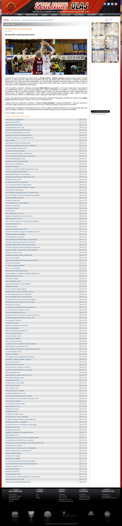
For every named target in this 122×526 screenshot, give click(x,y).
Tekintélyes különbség (11, 166)
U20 (37, 494)
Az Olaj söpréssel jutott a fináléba (15, 151)
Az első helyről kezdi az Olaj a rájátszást (17, 203)
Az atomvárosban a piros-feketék (15, 403)
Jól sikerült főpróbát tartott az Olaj (15, 312)
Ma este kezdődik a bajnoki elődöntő (15, 289)
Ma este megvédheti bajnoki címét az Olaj (17, 132)
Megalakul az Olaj (14, 498)
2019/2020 (62, 494)
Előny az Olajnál (10, 140)
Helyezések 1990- (84, 499)
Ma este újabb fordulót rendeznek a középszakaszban (21, 463)
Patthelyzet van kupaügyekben (14, 119)
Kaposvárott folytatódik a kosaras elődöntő (17, 284)
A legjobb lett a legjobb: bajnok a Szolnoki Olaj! (18, 255)
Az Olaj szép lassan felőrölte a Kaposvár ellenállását (20, 461)
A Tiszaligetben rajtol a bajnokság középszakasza (19, 356)
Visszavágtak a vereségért (13, 320)
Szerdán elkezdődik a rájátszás (14, 197)
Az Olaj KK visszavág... (12, 323)
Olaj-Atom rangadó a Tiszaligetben (15, 234)
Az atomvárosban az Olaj (12, 474)
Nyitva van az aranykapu (12, 268)
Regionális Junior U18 (65, 499)
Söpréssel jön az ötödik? (12, 257)
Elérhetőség (105, 494)
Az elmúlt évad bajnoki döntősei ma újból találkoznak (20, 419)
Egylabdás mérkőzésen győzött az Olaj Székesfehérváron (22, 315)
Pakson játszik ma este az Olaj (14, 213)
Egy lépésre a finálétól (11, 278)
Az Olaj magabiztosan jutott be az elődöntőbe (18, 294)
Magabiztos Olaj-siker (11, 286)
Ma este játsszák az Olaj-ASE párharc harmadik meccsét (22, 398)
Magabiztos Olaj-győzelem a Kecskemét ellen (18, 216)
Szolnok (11, 501)
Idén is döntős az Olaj (11, 388)
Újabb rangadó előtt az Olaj (13, 218)
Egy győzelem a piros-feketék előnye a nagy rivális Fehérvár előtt (24, 443)
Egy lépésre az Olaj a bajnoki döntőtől (16, 161)
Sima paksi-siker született (12, 401)
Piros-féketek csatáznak (12, 469)
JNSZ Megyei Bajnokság (66, 501)
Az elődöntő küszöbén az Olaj (14, 414)
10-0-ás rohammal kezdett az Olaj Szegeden (18, 184)
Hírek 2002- (82, 494)
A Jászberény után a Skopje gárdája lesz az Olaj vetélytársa (22, 476)
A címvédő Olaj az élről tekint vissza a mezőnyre (19, 440)
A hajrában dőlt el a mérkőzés (14, 445)
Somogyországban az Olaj (13, 336)
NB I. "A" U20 (63, 496)
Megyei (38, 498)
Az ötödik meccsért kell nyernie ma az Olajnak (18, 370)
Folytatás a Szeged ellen (12, 200)
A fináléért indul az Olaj (11, 409)
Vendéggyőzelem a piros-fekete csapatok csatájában (20, 299)
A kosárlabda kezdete (15, 496)
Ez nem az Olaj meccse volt (13, 333)
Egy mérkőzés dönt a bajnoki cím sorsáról (17, 367)
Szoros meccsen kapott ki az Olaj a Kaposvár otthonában (22, 221)
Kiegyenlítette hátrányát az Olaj (14, 377)
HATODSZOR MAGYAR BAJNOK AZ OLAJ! (18, 130)
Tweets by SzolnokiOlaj (98, 114)
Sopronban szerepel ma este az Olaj (16, 229)
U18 (37, 496)
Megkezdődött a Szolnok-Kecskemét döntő (17, 143)
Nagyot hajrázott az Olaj (12, 406)
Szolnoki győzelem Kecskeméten (15, 237)
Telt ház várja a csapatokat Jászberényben (17, 482)
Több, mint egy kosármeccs (13, 341)
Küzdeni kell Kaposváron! (12, 224)
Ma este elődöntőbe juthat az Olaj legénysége (18, 297)
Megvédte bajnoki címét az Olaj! (14, 127)
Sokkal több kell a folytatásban (14, 190)
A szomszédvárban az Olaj (13, 351)
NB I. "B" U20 (63, 498)
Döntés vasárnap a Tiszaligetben (15, 390)
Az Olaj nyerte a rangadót (12, 338)
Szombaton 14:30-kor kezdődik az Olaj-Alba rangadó (20, 343)
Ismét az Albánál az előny (12, 372)
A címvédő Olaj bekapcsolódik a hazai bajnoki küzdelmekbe (22, 247)
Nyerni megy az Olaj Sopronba (14, 164)
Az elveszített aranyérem (12, 362)
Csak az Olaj (12, 494)
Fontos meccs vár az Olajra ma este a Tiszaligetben (20, 448)
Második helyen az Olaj (12, 427)
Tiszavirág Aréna (14, 499)
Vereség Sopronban (11, 226)
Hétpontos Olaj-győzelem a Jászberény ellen (18, 450)
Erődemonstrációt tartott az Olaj (14, 479)
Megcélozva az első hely (12, 205)
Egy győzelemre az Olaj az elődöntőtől (16, 416)
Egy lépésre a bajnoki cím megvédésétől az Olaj (19, 138)
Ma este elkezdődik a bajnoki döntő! (15, 148)
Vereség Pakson (10, 211)
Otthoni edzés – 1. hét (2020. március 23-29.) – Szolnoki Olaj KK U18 (32, 20)
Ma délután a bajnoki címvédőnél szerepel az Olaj (19, 317)
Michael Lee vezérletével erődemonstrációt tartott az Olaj (21, 169)
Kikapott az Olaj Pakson (12, 471)
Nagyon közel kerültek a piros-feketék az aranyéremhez (21, 260)
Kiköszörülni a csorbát (11, 328)
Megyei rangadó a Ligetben (13, 453)
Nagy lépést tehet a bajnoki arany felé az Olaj (18, 375)
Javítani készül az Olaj (12, 380)
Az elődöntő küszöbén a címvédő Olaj (16, 182)
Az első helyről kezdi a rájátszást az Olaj (17, 310)
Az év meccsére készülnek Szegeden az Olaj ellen (20, 187)
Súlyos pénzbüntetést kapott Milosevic (16, 330)
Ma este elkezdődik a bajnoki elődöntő (16, 171)
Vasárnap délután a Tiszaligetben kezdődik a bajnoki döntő (22, 273)
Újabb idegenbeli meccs (12, 435)
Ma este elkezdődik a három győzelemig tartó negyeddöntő (22, 195)
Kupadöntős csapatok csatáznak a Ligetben (18, 359)
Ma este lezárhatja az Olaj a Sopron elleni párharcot (20, 156)
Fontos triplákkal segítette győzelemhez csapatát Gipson (21, 192)
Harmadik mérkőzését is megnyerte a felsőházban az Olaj (22, 231)
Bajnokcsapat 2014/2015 (12, 122)
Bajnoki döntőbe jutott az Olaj (13, 276)
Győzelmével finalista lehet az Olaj (15, 393)
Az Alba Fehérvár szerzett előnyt (14, 383)
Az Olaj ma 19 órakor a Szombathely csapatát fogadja (21, 424)
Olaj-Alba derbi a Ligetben (12, 458)
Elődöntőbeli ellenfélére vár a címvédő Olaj (17, 174)
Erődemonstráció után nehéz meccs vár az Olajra (19, 302)
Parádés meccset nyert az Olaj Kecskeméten (18, 135)
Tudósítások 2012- (84, 496)
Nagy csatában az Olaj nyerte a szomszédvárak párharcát (22, 349)
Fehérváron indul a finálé (12, 385)
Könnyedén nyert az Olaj (12, 304)
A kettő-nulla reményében (12, 263)
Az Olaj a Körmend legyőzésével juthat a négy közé (20, 307)
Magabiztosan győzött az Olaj (14, 466)
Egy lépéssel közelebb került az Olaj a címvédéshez (20, 145)
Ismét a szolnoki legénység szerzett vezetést (18, 396)
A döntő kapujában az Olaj (12, 281)
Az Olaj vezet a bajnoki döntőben (14, 265)
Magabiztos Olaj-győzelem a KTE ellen (16, 325)
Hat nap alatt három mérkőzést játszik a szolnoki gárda (21, 239)
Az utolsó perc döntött (11, 208)
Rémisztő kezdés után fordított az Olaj (16, 346)
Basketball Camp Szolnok (109, 498)
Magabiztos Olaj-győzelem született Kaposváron (19, 432)
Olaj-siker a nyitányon (11, 354)
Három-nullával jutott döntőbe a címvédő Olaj (18, 153)
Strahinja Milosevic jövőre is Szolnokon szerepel (19, 291)
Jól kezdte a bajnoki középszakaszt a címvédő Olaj (20, 242)
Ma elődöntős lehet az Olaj (13, 179)
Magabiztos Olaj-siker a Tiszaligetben (16, 422)
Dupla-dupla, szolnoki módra (13, 124)
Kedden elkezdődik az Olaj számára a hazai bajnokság (21, 250)
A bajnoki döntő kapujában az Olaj (15, 158)
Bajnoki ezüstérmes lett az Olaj (14, 364)
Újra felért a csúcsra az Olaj (13, 252)
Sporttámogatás (106, 496)
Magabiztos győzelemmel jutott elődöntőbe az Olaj (19, 177)
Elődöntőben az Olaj (11, 411)
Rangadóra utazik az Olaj (12, 429)
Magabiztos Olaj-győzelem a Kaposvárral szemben (20, 244)
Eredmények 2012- (84, 498)
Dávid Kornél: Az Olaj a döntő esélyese (16, 270)
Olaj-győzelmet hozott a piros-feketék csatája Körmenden (22, 437)
